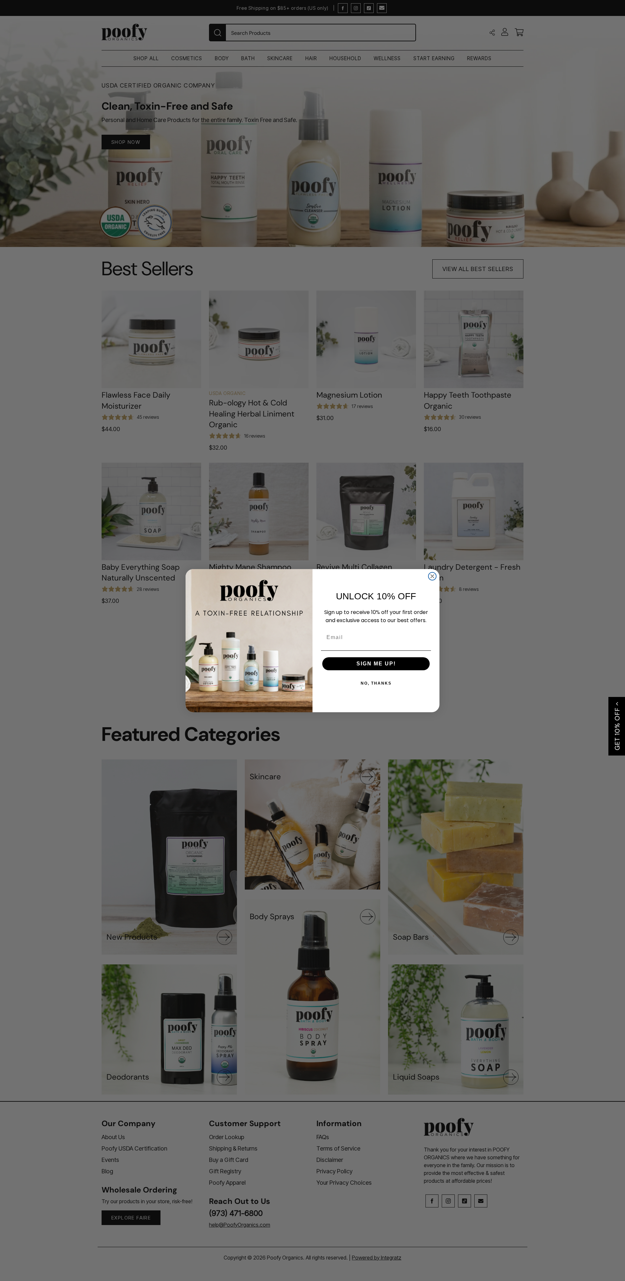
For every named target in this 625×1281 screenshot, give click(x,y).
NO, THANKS (376, 683)
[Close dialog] (432, 576)
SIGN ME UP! (376, 663)
